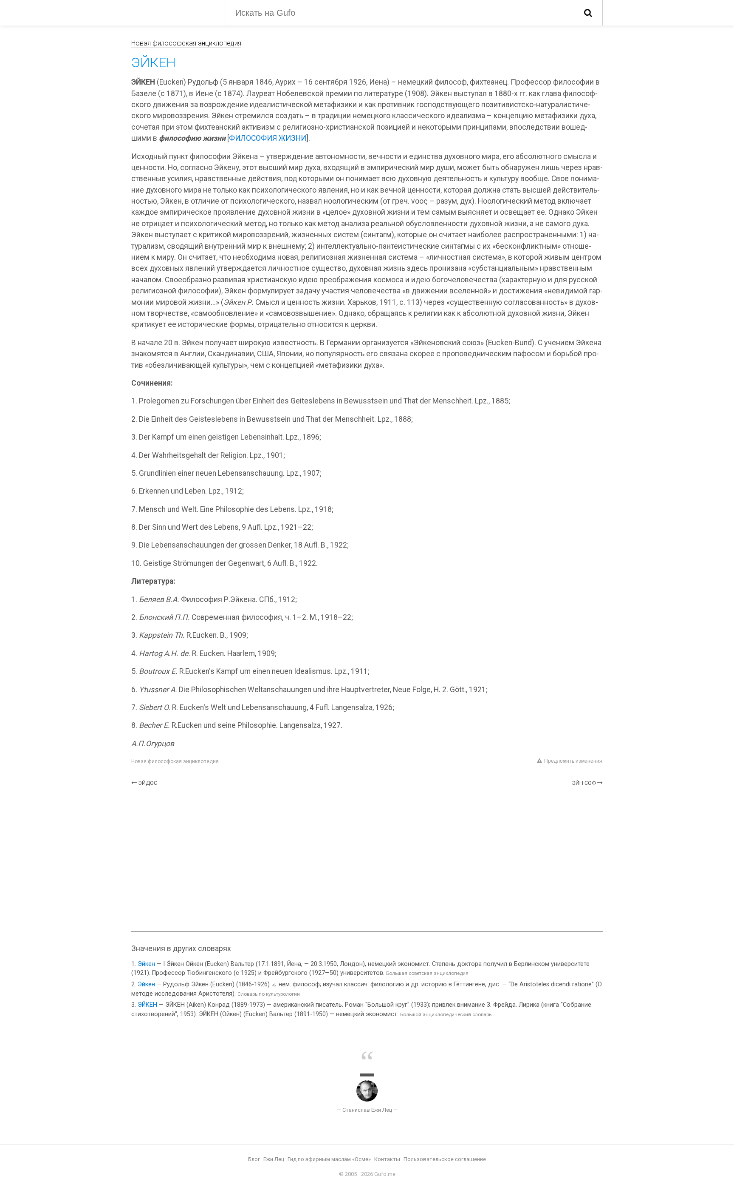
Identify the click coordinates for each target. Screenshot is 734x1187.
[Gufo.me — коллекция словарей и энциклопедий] (171, 11)
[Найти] (588, 13)
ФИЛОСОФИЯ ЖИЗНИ (267, 138)
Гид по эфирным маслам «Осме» (329, 1159)
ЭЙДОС (147, 783)
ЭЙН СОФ (584, 783)
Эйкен (146, 964)
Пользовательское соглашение (445, 1159)
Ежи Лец (273, 1159)
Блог (254, 1159)
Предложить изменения (573, 761)
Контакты (387, 1159)
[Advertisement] (367, 859)
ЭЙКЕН (147, 1004)
